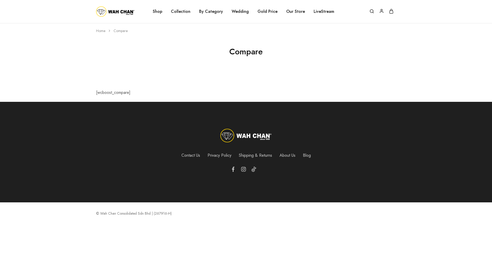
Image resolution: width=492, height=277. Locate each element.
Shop (157, 11)
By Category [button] (211, 11)
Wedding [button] (240, 11)
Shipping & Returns (255, 155)
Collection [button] (180, 11)
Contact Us (190, 155)
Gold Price (268, 11)
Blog (307, 155)
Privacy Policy (219, 155)
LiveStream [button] (324, 11)
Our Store (295, 11)
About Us (287, 155)
